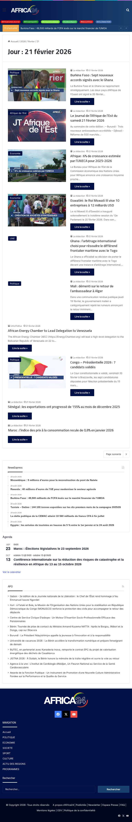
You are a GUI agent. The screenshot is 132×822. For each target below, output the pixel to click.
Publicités (81, 805)
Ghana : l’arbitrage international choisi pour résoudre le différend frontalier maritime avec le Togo (93, 246)
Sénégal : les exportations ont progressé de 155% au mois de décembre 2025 (64, 406)
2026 (23, 41)
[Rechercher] (127, 11)
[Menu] (4, 11)
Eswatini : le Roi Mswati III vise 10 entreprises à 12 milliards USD (94, 203)
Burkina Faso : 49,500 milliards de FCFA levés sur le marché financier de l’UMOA (64, 28)
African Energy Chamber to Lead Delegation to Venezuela (50, 330)
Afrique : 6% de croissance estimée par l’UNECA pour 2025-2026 (95, 158)
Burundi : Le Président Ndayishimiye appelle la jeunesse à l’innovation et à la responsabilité (60, 635)
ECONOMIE (9, 742)
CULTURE (8, 758)
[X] (66, 714)
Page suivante (113, 454)
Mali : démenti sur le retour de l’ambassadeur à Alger (91, 288)
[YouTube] (73, 714)
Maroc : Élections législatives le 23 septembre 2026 (51, 548)
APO (10, 586)
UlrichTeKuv (16, 326)
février (31, 41)
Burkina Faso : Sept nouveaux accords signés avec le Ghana (91, 77)
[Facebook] (58, 714)
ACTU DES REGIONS (14, 763)
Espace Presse (110, 805)
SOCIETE (8, 748)
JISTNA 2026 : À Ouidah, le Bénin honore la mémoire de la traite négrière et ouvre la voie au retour (64, 658)
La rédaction (79, 70)
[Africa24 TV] (25, 10)
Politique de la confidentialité (79, 810)
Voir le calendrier (12, 572)
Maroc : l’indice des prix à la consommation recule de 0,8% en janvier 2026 (61, 430)
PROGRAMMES (11, 769)
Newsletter (94, 805)
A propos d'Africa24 (63, 805)
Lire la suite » (82, 101)
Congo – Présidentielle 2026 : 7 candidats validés (93, 364)
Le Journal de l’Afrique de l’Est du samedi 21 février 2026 (93, 118)
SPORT (6, 753)
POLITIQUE (9, 737)
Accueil (14, 41)
